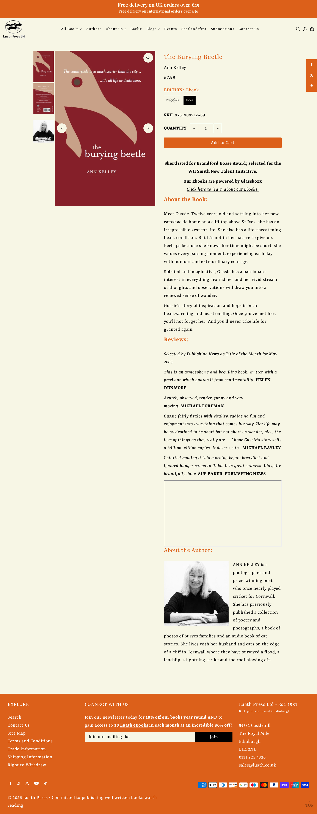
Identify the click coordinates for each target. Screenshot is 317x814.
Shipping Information (30, 757)
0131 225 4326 (252, 757)
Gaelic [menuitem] (136, 29)
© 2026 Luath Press (28, 797)
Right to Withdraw (27, 765)
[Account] (305, 29)
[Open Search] (298, 29)
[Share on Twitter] (311, 75)
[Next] (148, 128)
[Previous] (62, 128)
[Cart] (312, 29)
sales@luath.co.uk (257, 765)
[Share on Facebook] (311, 64)
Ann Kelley (175, 67)
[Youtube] (36, 783)
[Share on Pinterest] (311, 86)
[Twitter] (27, 783)
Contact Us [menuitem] (249, 29)
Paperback (172, 100)
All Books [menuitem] (70, 29)
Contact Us (19, 725)
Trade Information (27, 749)
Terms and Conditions (30, 741)
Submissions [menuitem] (222, 29)
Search (14, 717)
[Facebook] (10, 783)
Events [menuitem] (170, 29)
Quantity (175, 128)
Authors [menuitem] (93, 29)
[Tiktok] (45, 783)
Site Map (17, 733)
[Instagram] (18, 783)
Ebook (189, 100)
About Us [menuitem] (114, 29)
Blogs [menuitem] (151, 29)
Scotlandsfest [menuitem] (194, 29)
